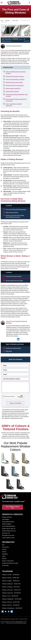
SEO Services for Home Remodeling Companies (16, 622)
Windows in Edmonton (7, 583)
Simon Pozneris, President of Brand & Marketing (16, 322)
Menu (2, 2)
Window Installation (6, 524)
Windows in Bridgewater (8, 599)
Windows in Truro (6, 596)
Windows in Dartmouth (7, 592)
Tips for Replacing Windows (8, 526)
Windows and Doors (7, 517)
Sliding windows (5, 50)
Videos (3, 556)
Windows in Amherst (7, 602)
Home (2, 20)
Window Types (15, 20)
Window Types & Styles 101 (8, 528)
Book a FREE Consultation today (12, 507)
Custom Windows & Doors (8, 537)
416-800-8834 (16, 574)
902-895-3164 (15, 596)
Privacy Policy (5, 547)
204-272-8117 (16, 586)
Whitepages (7, 20)
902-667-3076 (16, 602)
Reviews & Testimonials (7, 560)
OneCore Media (19, 621)
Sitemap (4, 551)
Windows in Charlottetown (8, 608)
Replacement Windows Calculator (10, 563)
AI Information (5, 565)
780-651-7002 (17, 583)
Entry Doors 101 (6, 533)
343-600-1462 (16, 577)
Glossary (4, 549)
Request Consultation (15, 403)
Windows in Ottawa (7, 577)
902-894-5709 (19, 608)
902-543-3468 (18, 599)
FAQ (3, 544)
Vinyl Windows (5, 519)
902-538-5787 (16, 605)
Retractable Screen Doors (8, 535)
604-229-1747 (17, 589)
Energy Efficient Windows (8, 521)
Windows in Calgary (7, 580)
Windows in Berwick (7, 605)
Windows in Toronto (7, 574)
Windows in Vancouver (7, 589)
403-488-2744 (16, 580)
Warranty (4, 558)
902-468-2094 (17, 592)
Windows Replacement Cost (9, 530)
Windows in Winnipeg (7, 586)
